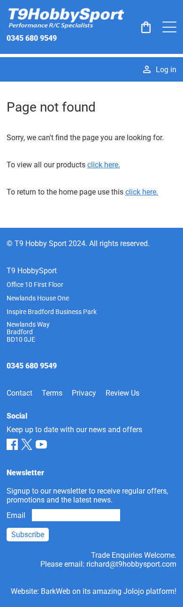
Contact (19, 393)
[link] (146, 27)
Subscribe (27, 534)
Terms (52, 393)
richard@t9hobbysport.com (131, 564)
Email (16, 515)
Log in (166, 69)
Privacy (84, 393)
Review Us (122, 393)
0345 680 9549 (32, 38)
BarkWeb (55, 591)
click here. (103, 164)
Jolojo (133, 591)
